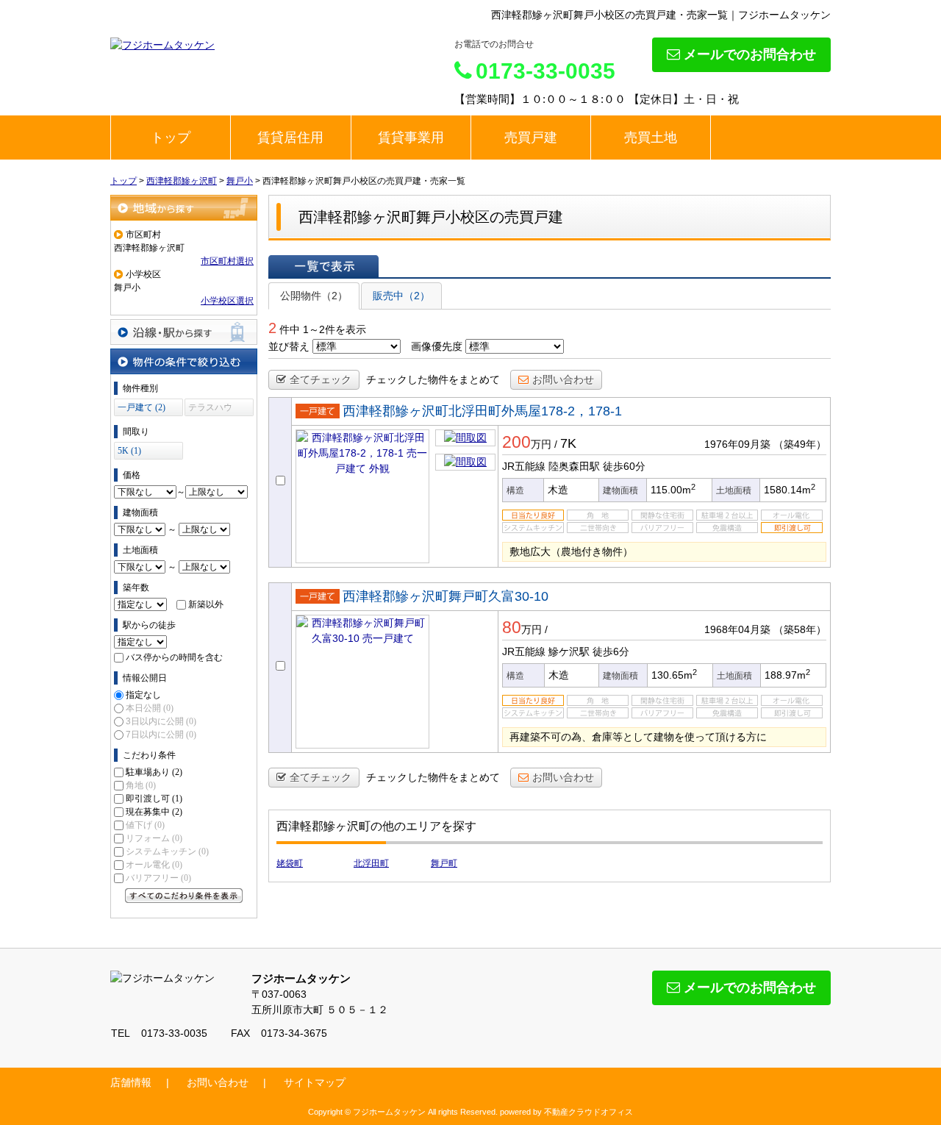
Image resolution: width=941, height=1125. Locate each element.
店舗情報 (130, 1082)
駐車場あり (154, 772)
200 (516, 441)
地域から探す (183, 208)
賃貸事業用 (411, 137)
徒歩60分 (624, 466)
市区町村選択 (227, 261)
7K (568, 443)
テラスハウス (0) (210, 409)
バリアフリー (158, 878)
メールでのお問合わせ (750, 54)
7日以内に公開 (161, 734)
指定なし (143, 695)
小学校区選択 (227, 301)
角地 (141, 785)
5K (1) (129, 451)
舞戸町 (444, 863)
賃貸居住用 (290, 137)
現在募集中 (154, 812)
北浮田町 (371, 863)
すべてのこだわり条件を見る (184, 895)
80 (511, 627)
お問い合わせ (563, 379)
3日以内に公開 (161, 721)
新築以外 (205, 604)
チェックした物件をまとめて (433, 379)
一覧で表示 (323, 266)
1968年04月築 (737, 629)
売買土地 (650, 137)
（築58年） (799, 629)
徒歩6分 (611, 651)
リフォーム (154, 838)
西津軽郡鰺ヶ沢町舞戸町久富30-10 (445, 596)
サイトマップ (315, 1082)
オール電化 (154, 865)
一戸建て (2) (141, 407)
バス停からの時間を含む (174, 657)
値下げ (145, 825)
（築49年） (799, 444)
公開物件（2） (314, 295)
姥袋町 (289, 863)
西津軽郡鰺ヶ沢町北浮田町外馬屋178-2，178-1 (482, 411)
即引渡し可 (154, 798)
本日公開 (149, 708)
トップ (170, 137)
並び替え (289, 346)
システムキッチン (167, 851)
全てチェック (320, 379)
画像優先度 (436, 346)
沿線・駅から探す (183, 332)
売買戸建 (530, 137)
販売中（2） (401, 295)
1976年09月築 (737, 444)
